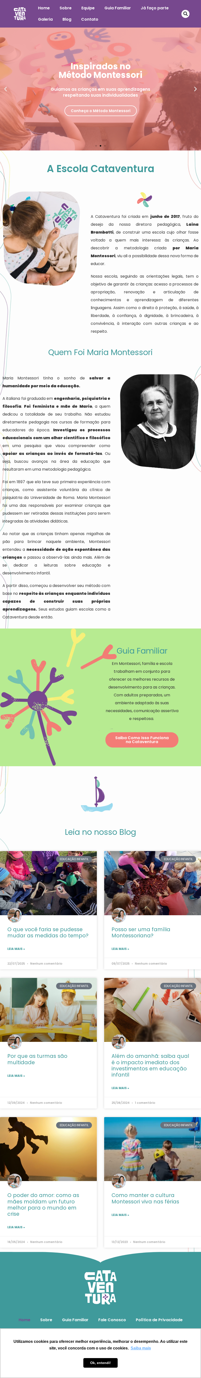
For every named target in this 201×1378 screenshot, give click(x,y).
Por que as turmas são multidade (37, 1059)
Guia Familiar (117, 8)
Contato (89, 19)
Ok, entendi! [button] (100, 1363)
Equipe (88, 8)
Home (44, 8)
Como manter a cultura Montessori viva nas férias (145, 1198)
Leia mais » (16, 949)
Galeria (45, 19)
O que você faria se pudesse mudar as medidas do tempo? (47, 932)
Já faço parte (155, 8)
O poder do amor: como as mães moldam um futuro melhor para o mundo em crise (43, 1204)
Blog (67, 19)
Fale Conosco (112, 1320)
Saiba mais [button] (141, 1348)
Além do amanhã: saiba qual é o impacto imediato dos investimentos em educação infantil (150, 1065)
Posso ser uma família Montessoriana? (141, 932)
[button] (185, 14)
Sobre (66, 8)
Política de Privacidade (159, 1320)
